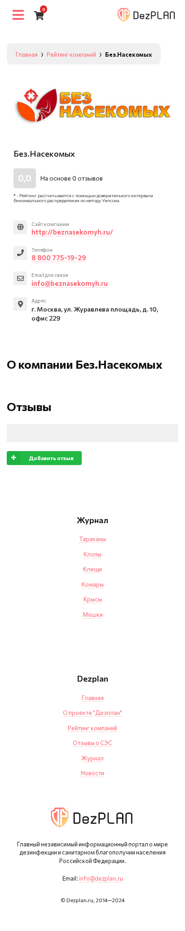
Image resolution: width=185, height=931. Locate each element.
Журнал (92, 758)
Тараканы (92, 538)
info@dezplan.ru (101, 878)
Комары (93, 584)
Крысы (93, 599)
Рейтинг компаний (92, 728)
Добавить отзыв (51, 458)
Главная (93, 697)
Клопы (92, 554)
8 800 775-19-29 (58, 257)
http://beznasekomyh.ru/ (72, 232)
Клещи (92, 569)
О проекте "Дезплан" (92, 712)
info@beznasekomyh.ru (69, 283)
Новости (92, 773)
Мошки (93, 614)
